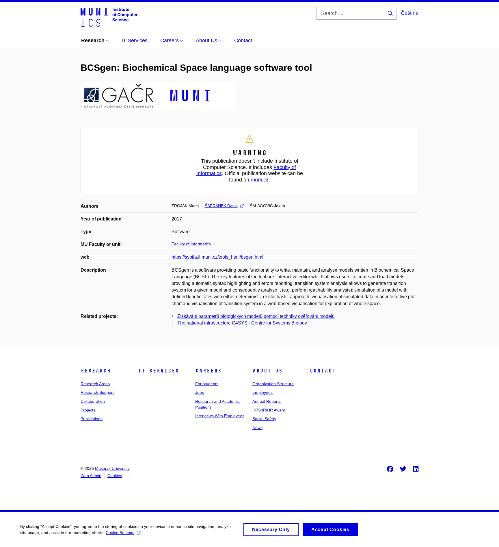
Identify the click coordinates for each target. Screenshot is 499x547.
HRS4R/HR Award (268, 410)
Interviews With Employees (219, 416)
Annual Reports (266, 401)
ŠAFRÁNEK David (221, 205)
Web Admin (91, 475)
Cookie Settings (120, 532)
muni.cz (260, 180)
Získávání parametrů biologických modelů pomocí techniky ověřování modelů (256, 316)
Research (96, 371)
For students (206, 383)
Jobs (199, 392)
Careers (208, 371)
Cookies (114, 475)
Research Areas (95, 383)
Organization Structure (273, 383)
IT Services (158, 371)
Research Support (97, 392)
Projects (88, 410)
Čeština (409, 13)
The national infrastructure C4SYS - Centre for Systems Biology (242, 322)
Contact (323, 371)
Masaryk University (112, 468)
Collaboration (93, 401)
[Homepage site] (109, 17)
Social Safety (264, 418)
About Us (267, 371)
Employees (262, 392)
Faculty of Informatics (191, 244)
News (257, 427)
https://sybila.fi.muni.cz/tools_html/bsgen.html (217, 257)
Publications (92, 418)
